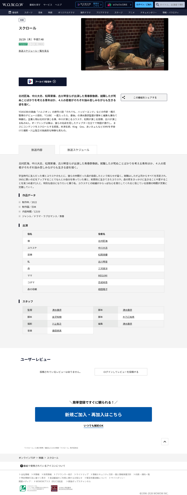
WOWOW (13, 4)
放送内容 (36, 150)
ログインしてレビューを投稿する (120, 372)
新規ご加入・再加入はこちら (93, 414)
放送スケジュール (78, 150)
